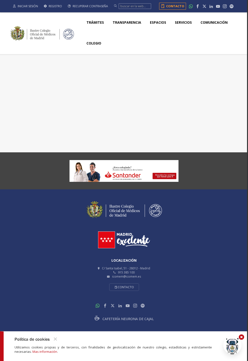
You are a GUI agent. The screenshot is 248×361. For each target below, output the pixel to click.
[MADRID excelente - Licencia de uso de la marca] (124, 239)
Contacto (175, 6)
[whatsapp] (190, 6)
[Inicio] (42, 32)
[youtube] (218, 6)
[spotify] (231, 6)
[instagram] (224, 6)
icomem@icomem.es (126, 276)
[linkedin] (211, 6)
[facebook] (197, 6)
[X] (204, 6)
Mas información (44, 351)
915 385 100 (126, 272)
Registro (55, 6)
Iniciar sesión (27, 6)
